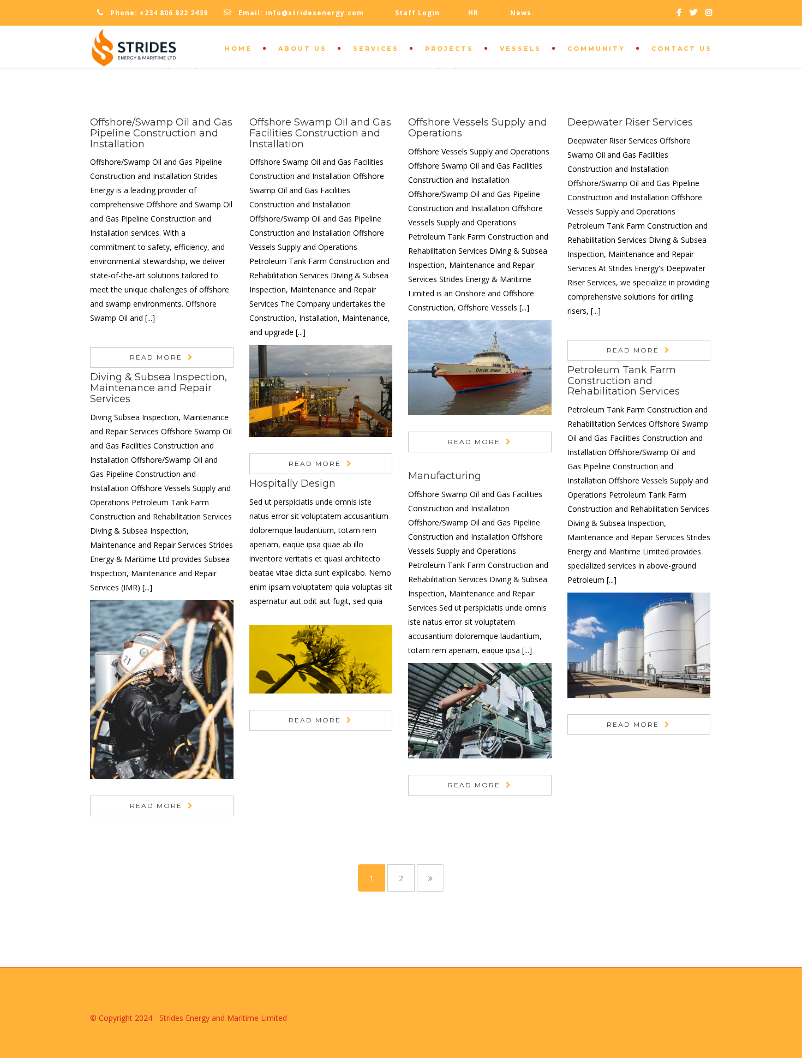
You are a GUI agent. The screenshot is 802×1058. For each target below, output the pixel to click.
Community (596, 48)
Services (376, 48)
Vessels (520, 48)
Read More (156, 357)
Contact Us (681, 48)
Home (238, 48)
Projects (449, 48)
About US (302, 48)
